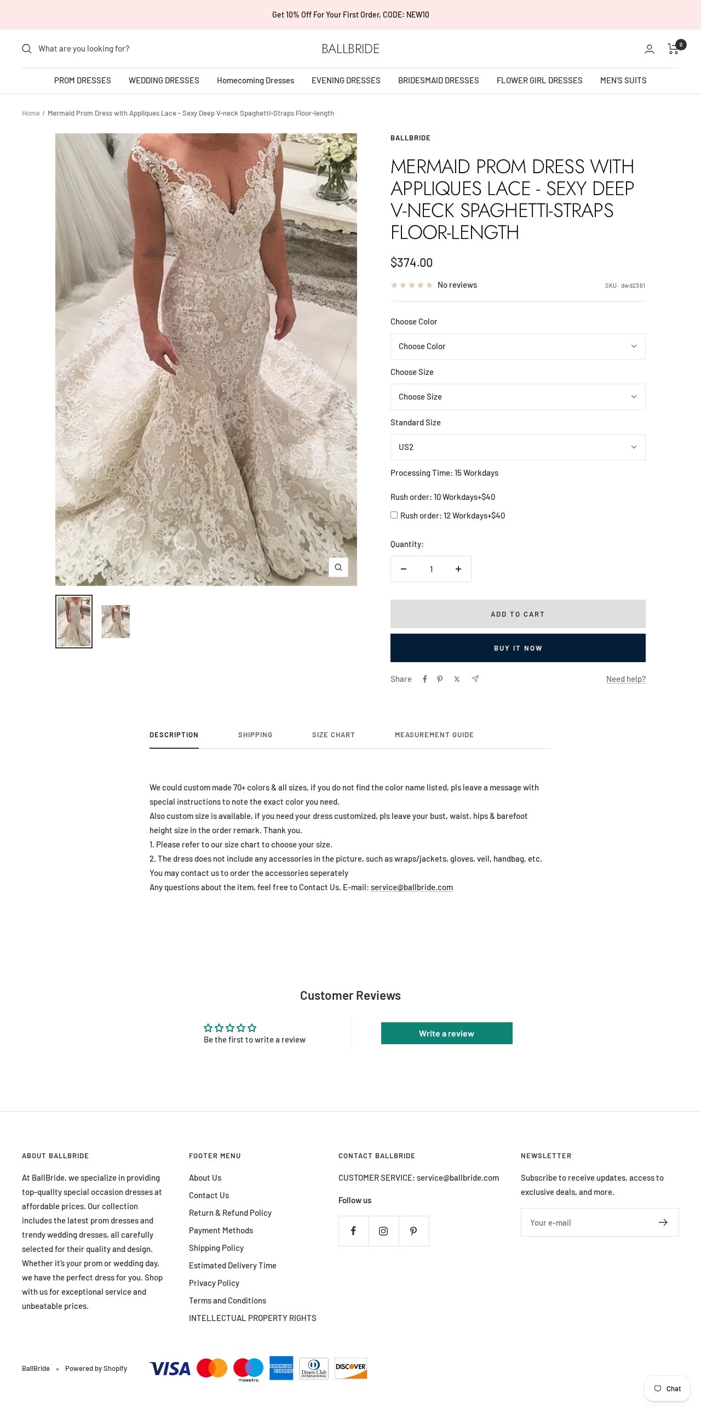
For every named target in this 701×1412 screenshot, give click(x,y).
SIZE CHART (333, 734)
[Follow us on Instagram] (384, 1231)
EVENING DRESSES (346, 80)
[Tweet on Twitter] (457, 679)
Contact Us (209, 1195)
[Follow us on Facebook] (353, 1231)
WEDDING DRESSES (164, 80)
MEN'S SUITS (623, 80)
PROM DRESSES (82, 80)
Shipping (255, 734)
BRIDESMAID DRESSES (438, 80)
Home (31, 113)
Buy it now (518, 648)
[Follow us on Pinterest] (414, 1231)
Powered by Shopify (96, 1368)
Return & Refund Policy (230, 1212)
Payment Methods (221, 1230)
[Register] (663, 1222)
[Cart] (673, 48)
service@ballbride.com (412, 887)
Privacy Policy (214, 1283)
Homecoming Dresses (255, 80)
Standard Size (415, 422)
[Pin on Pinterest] (440, 679)
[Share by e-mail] (475, 678)
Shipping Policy (216, 1247)
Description (174, 734)
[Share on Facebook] (425, 679)
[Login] (649, 49)
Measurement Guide (434, 734)
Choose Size (412, 372)
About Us (205, 1177)
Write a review (446, 1033)
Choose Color (414, 321)
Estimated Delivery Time (233, 1265)
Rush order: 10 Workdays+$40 (442, 497)
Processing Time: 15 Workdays (444, 472)
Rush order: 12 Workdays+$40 (452, 515)
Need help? (626, 679)
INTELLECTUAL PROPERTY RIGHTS (253, 1318)
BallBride (410, 137)
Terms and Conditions (227, 1300)
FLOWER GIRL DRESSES (540, 80)
